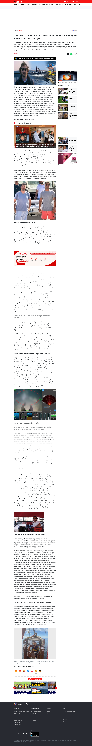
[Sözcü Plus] (33, 703)
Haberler (16, 708)
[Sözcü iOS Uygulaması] (34, 733)
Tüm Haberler (33, 720)
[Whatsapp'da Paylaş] (71, 54)
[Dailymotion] (26, 733)
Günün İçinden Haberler (35, 711)
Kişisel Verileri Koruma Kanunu (69, 711)
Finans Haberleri (17, 718)
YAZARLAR (23, 4)
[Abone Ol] (74, 30)
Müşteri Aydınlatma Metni (68, 713)
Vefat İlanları (49, 718)
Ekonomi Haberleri (18, 720)
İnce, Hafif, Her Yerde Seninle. (66, 165)
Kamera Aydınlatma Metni (68, 721)
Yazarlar (16, 716)
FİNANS (66, 4)
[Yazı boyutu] (76, 54)
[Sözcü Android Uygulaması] (34, 735)
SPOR (52, 4)
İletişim (48, 711)
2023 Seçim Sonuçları (18, 713)
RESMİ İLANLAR (77, 4)
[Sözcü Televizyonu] (15, 704)
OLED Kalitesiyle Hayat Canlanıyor (67, 82)
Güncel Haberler (34, 708)
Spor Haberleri (33, 716)
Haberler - (16, 30)
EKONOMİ (34, 4)
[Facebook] (18, 733)
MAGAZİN (61, 4)
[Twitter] (21, 733)
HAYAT (56, 4)
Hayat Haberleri (17, 722)
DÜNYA (39, 4)
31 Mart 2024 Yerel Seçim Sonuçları (21, 711)
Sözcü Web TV (33, 713)
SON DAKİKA (17, 4)
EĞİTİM (70, 4)
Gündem (20, 30)
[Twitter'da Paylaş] (68, 54)
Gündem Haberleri (64, 86)
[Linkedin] (29, 733)
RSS (64, 726)
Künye (48, 713)
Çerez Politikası (66, 716)
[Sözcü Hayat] (26, 704)
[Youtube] (24, 733)
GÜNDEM (29, 4)
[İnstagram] (15, 733)
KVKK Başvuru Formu (67, 723)
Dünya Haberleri (17, 724)
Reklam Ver (49, 716)
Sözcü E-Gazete (33, 718)
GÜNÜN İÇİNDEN (46, 4)
